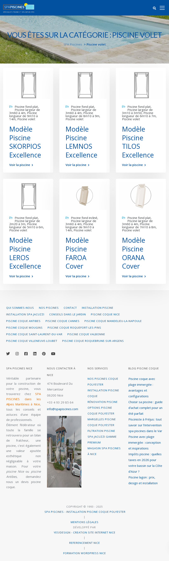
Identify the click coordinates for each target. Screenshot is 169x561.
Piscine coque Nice (105, 314)
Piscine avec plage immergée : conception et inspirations (144, 442)
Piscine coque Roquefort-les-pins (74, 327)
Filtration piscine (101, 431)
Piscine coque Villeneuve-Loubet (31, 341)
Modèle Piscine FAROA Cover (77, 253)
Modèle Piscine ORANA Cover (133, 253)
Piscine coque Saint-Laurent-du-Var (34, 334)
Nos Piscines (49, 308)
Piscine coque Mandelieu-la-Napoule (113, 321)
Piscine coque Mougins (24, 327)
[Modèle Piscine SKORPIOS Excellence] (28, 84)
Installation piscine (97, 308)
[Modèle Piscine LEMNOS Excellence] (84, 84)
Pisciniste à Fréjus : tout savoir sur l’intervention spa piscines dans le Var (145, 425)
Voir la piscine (19, 164)
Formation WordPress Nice (84, 553)
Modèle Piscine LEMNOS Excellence (81, 142)
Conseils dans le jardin (67, 314)
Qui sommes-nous (20, 308)
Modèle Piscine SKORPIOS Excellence (25, 142)
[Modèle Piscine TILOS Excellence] (141, 84)
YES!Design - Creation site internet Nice (84, 532)
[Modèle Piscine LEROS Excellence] (28, 195)
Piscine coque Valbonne (86, 334)
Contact (70, 308)
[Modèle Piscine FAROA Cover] (84, 195)
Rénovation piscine (103, 402)
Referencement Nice (84, 543)
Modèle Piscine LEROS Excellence (25, 253)
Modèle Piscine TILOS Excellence (138, 142)
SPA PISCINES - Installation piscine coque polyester (85, 512)
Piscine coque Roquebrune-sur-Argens (93, 341)
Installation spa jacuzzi (25, 314)
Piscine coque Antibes (23, 321)
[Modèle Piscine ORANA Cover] (141, 195)
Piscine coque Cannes (63, 321)
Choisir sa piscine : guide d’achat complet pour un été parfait (145, 408)
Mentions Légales (85, 522)
